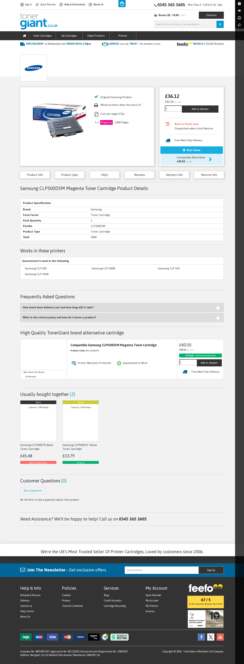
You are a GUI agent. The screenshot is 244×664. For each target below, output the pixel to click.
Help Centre (27, 611)
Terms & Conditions (72, 605)
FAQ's (104, 174)
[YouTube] (219, 636)
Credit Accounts (112, 600)
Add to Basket (200, 108)
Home (24, 51)
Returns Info (209, 174)
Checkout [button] (211, 15)
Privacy (66, 600)
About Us (25, 616)
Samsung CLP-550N (36, 274)
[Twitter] (209, 636)
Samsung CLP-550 (169, 268)
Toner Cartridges (42, 35)
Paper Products (96, 35)
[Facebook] (200, 636)
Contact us (26, 605)
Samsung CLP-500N (103, 268)
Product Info (35, 174)
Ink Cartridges (69, 35)
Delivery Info (174, 174)
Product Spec (69, 174)
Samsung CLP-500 (35, 268)
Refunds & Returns (30, 595)
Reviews (139, 174)
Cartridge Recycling (115, 605)
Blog (106, 595)
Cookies (66, 595)
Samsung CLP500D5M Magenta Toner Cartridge (102, 51)
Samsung (62, 51)
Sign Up (211, 570)
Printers (122, 35)
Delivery (24, 600)
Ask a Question (98, 66)
